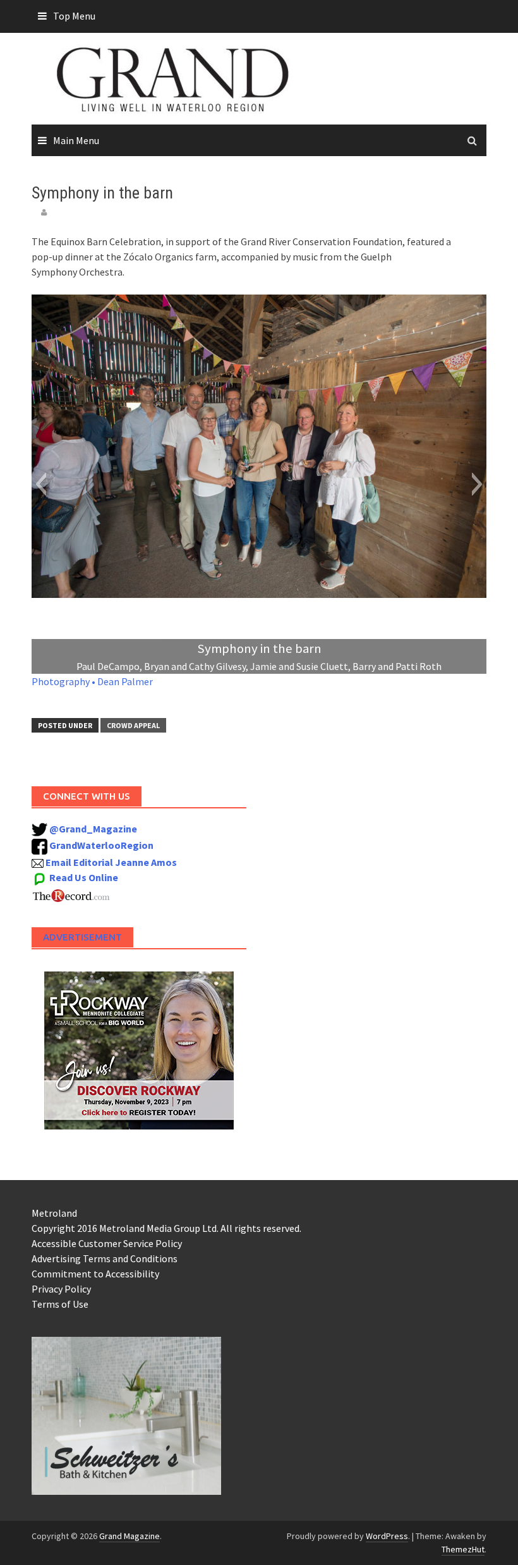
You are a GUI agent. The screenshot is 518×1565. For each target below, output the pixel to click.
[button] (41, 484)
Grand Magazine (129, 1536)
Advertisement (82, 937)
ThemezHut (463, 1549)
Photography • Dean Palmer (92, 681)
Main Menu (76, 140)
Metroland (54, 1213)
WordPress (387, 1536)
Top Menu (74, 15)
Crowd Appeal (133, 725)
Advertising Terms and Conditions (105, 1258)
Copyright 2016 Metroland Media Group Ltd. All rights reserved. (166, 1228)
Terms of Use (60, 1304)
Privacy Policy (61, 1288)
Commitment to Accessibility (95, 1273)
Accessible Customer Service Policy (107, 1243)
